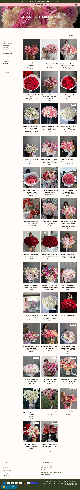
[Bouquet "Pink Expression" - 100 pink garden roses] (68, 177)
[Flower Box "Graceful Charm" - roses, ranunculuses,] (49, 177)
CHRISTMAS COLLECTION (9, 465)
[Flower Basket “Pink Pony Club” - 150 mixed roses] (49, 333)
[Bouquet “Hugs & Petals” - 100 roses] (49, 113)
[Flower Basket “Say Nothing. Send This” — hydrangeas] (31, 302)
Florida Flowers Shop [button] (46, 462)
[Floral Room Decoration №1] (31, 208)
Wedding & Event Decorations (7, 71)
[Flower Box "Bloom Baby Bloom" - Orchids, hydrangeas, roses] (49, 146)
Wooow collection (8, 43)
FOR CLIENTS (6, 475)
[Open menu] (4, 4)
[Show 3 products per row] (72, 35)
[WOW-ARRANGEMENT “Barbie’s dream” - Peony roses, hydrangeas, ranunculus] (68, 49)
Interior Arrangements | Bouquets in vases (9, 52)
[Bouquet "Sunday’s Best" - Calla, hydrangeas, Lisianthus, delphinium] (31, 113)
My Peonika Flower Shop (52, 481)
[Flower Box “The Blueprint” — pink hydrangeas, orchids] (68, 272)
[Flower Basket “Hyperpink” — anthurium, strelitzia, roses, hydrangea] (31, 49)
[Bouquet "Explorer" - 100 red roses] (31, 82)
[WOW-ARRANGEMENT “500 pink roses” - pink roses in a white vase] (49, 49)
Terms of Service (61, 483)
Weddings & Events (8, 473)
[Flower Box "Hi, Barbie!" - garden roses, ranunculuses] (68, 146)
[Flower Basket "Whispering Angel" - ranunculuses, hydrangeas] (49, 208)
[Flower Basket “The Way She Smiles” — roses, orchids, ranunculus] (68, 208)
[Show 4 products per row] (75, 35)
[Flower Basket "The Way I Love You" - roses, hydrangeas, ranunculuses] (49, 82)
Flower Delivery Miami (8, 29)
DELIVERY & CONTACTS (72, 483)
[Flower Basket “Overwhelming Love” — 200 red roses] (31, 241)
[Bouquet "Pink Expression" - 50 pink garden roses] (31, 177)
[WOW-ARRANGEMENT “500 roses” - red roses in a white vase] (49, 241)
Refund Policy (42, 483)
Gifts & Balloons (7, 470)
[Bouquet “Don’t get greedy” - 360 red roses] (68, 302)
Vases (4, 59)
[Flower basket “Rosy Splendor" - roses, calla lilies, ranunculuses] (49, 272)
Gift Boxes (5, 63)
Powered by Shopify (72, 484)
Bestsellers (6, 45)
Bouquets (5, 47)
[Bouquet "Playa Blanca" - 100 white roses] (49, 302)
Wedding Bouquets (8, 69)
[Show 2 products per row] (69, 35)
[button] (27, 67)
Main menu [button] (6, 462)
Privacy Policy (73, 481)
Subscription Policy (52, 483)
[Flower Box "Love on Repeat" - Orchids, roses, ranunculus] (31, 272)
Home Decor (6, 61)
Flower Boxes (6, 49)
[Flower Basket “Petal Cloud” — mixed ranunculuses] (31, 333)
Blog (65, 484)
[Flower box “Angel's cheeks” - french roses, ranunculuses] (31, 146)
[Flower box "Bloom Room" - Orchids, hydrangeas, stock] (68, 241)
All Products (6, 468)
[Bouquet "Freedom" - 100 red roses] (68, 82)
